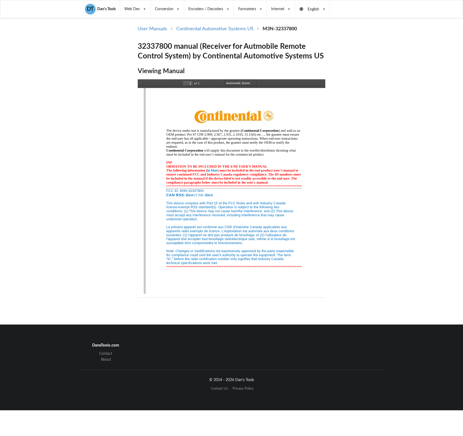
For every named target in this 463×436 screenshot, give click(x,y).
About (106, 360)
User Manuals (152, 29)
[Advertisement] (370, 113)
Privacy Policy (243, 388)
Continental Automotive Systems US (214, 29)
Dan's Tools (101, 9)
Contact (105, 354)
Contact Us (219, 388)
